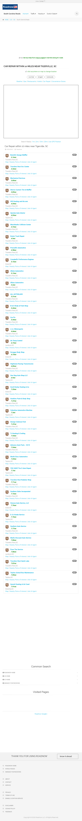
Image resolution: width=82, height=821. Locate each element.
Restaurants (31, 81)
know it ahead (66, 756)
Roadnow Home (9, 672)
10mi (41, 142)
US (11, 19)
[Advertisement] (41, 39)
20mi (46, 142)
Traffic (33, 14)
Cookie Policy (10, 808)
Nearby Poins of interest (18, 162)
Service (8, 785)
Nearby (41, 14)
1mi (33, 142)
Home (25, 14)
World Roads (10, 769)
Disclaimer (9, 805)
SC (14, 19)
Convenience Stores (59, 81)
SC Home (7, 679)
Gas (24, 81)
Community (50, 77)
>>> (41, 58)
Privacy (8, 792)
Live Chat (31, 77)
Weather (19, 81)
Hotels (39, 81)
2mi (37, 142)
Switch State (51, 14)
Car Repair (46, 81)
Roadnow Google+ (41, 714)
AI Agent (40, 77)
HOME (6, 19)
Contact (8, 782)
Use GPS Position (55, 142)
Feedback (8, 811)
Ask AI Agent (32, 162)
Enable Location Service (14, 798)
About (7, 779)
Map (6, 162)
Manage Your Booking (12, 683)
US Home (7, 676)
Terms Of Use (10, 795)
